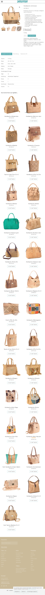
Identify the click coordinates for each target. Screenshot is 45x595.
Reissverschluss (11, 84)
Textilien (11, 66)
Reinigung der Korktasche (21, 571)
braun (9, 63)
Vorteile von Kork (19, 556)
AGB (7, 590)
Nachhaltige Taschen (27, 44)
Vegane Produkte (35, 44)
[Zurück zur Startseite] (22, 1)
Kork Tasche (26, 43)
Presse (2, 562)
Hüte (32, 562)
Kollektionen (35, 39)
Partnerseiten (3, 560)
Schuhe (32, 566)
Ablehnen (23, 591)
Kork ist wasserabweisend (21, 568)
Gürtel (32, 560)
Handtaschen (30, 39)
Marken (2, 556)
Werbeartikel (18, 562)
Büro (32, 568)
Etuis (32, 556)
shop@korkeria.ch (4, 579)
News (2, 566)
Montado (39, 43)
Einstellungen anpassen (32, 591)
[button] (2, 1)
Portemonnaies (34, 558)
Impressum (11, 590)
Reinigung (18, 558)
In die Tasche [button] (11, 120)
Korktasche (34, 43)
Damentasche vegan (33, 42)
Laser (40, 39)
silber (14, 63)
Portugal (9, 71)
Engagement (3, 558)
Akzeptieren (17, 591)
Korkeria (30, 43)
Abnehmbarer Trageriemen (13, 76)
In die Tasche (32, 35)
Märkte (2, 564)
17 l (8, 86)
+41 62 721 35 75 (4, 578)
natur (12, 63)
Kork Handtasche (40, 42)
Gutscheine (18, 560)
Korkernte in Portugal (20, 569)
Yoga (32, 564)
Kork (9, 66)
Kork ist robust (19, 572)
